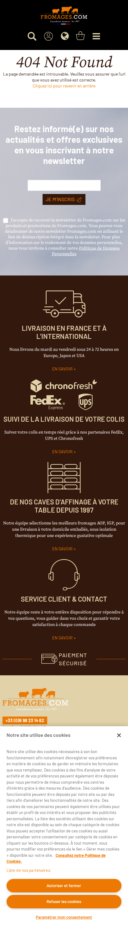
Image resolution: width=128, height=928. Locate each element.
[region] (64, 827)
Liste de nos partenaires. (29, 870)
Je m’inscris (60, 199)
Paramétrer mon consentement (64, 917)
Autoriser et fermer (64, 885)
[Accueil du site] (64, 15)
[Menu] (96, 36)
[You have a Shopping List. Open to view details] (80, 36)
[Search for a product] (32, 36)
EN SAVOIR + (64, 368)
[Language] (65, 36)
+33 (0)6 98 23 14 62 (25, 720)
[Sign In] (48, 36)
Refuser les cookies (64, 901)
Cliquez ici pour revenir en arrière (64, 85)
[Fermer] (119, 735)
